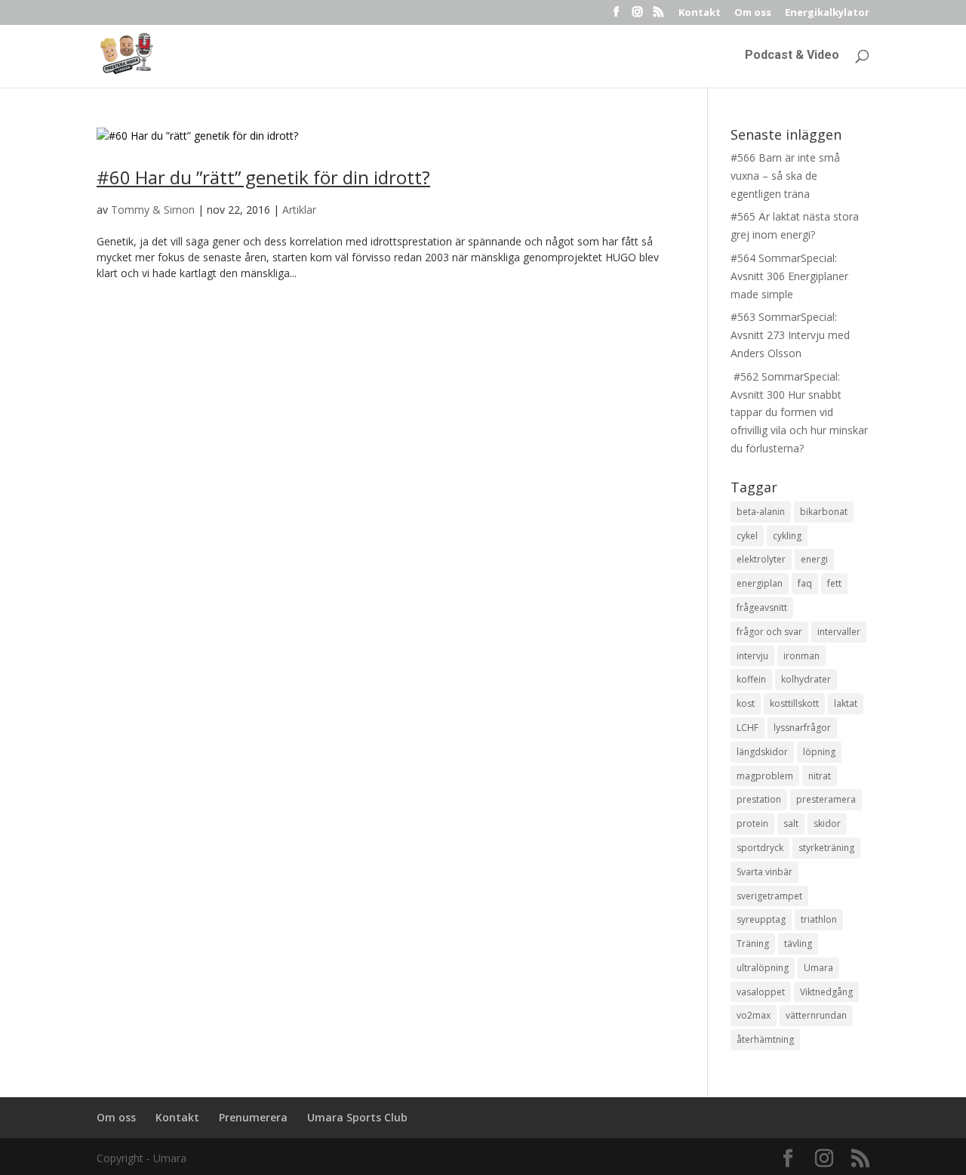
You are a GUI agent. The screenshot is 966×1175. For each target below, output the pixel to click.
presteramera (826, 799)
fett (834, 583)
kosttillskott (794, 703)
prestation (759, 799)
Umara (818, 967)
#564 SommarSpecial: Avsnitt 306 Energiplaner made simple (789, 276)
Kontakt (699, 13)
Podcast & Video (792, 56)
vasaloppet (761, 991)
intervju (752, 655)
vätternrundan (816, 1015)
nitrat (819, 775)
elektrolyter (761, 559)
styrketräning (826, 847)
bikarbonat (824, 511)
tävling (798, 943)
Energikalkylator (827, 13)
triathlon (819, 919)
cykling (787, 535)
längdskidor (762, 751)
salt (790, 823)
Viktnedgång (826, 991)
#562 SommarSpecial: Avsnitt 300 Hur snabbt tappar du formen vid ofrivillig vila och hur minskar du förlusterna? (799, 412)
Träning (753, 943)
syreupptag (761, 919)
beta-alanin (761, 511)
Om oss (752, 13)
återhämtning (765, 1039)
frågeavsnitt (762, 607)
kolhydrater (806, 679)
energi (814, 559)
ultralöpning (763, 967)
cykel (747, 535)
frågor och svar (769, 631)
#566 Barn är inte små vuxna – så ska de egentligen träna (785, 175)
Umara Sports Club (357, 1117)
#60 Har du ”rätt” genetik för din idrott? (263, 177)
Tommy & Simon (153, 209)
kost (746, 703)
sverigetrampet (769, 896)
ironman (801, 655)
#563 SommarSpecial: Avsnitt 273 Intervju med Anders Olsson (790, 335)
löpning (819, 751)
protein (752, 823)
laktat (845, 703)
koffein (751, 679)
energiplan (760, 583)
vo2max (754, 1015)
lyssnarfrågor (802, 727)
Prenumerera (253, 1117)
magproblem (765, 775)
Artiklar (299, 209)
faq (805, 583)
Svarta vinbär (764, 871)
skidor (827, 823)
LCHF (747, 727)
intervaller (838, 631)
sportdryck (760, 847)
